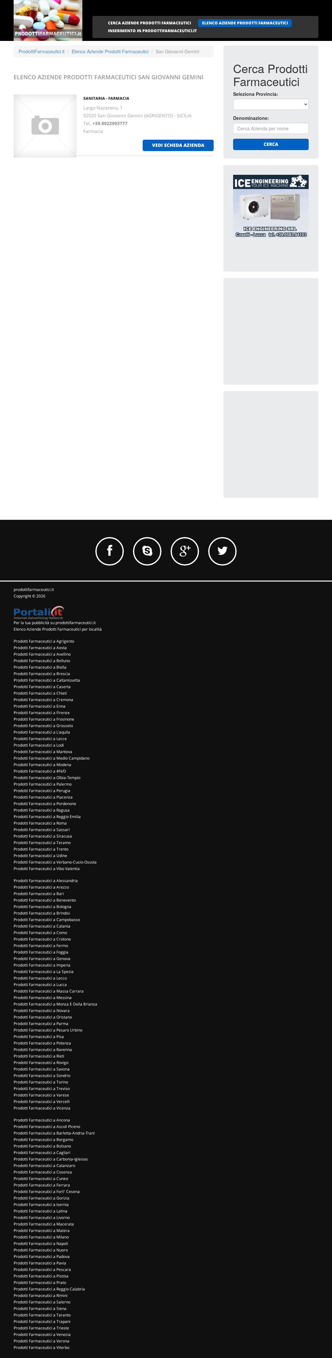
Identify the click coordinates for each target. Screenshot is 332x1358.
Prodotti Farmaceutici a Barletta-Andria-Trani (54, 1133)
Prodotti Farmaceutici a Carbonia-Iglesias (51, 1159)
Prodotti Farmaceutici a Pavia (40, 1263)
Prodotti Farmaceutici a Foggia (41, 952)
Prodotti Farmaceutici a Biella (40, 667)
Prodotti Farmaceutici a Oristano (43, 1017)
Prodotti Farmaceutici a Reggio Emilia (47, 816)
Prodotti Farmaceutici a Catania (42, 926)
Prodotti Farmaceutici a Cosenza (43, 1172)
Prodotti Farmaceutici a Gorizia (41, 1198)
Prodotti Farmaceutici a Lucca (40, 984)
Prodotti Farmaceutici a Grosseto (43, 725)
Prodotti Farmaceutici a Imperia (42, 965)
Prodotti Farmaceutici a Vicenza (42, 1108)
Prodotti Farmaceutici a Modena (42, 764)
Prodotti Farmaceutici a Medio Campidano (51, 758)
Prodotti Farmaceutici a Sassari (42, 829)
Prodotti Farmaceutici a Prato (40, 1282)
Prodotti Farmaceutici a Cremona (43, 699)
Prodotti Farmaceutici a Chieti (40, 693)
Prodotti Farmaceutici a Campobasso (47, 919)
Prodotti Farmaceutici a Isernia (41, 1204)
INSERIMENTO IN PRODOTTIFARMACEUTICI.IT (152, 30)
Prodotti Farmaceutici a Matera (42, 1230)
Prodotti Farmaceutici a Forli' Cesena (47, 1191)
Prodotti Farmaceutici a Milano (41, 1237)
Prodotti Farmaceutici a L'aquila (42, 732)
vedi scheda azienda (178, 145)
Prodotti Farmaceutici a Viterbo (41, 1347)
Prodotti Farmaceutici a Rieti (39, 1056)
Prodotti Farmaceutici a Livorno (42, 1217)
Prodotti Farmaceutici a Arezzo (41, 887)
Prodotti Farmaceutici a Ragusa (42, 810)
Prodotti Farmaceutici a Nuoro (41, 1250)
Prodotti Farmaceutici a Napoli (41, 1243)
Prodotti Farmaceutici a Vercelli (42, 1101)
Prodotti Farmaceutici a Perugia (42, 790)
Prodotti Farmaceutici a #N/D (40, 771)
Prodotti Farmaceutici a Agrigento (44, 641)
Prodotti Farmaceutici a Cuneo (41, 1178)
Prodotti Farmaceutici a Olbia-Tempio (47, 777)
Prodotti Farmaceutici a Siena (40, 1308)
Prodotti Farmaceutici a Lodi (39, 745)
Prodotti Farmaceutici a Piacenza (43, 797)
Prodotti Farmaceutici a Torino (41, 1082)
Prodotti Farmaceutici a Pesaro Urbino (48, 1030)
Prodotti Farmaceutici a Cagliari (42, 1152)
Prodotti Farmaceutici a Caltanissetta (47, 680)
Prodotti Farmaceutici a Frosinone (44, 719)
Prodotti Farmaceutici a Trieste (41, 1328)
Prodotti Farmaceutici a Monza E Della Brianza (55, 1004)
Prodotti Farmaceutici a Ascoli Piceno (47, 1126)
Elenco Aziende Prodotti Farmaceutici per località (58, 629)
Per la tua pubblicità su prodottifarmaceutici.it (55, 622)
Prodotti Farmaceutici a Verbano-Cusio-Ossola (55, 862)
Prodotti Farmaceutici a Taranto (42, 1315)
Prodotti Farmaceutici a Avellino (42, 654)
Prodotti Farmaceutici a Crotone (42, 939)
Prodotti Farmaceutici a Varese (41, 1095)
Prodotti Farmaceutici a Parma (41, 1023)
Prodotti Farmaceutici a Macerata (44, 1224)
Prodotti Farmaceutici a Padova (42, 1256)
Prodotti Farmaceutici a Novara (42, 1010)
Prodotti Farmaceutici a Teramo (42, 842)
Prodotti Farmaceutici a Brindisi (42, 913)
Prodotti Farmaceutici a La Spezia (44, 971)
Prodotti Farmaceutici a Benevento (45, 900)
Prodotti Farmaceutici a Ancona (42, 1120)
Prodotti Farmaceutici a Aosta (40, 647)
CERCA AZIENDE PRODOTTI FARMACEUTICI (149, 23)
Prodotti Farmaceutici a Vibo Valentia (47, 868)
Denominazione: (251, 118)
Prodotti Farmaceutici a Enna (39, 706)
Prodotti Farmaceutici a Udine (40, 855)
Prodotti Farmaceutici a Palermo (43, 784)
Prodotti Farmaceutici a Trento (41, 849)
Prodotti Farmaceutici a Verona (41, 1341)
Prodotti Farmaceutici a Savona (42, 1069)
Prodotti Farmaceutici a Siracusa (43, 836)
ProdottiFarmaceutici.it (41, 51)
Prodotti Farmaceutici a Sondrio (42, 1075)
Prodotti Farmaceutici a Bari (39, 893)
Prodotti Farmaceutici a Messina (43, 997)
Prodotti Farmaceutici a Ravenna (43, 1049)
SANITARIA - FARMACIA (106, 98)
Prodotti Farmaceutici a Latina (40, 1211)
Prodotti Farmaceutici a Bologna (42, 906)
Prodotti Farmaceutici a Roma (40, 823)
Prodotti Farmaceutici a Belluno (42, 660)
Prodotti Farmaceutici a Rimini (40, 1295)
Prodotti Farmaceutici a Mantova (43, 751)
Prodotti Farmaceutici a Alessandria (46, 880)
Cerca (271, 144)
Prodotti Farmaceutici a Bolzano (42, 1146)
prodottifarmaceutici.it (34, 589)
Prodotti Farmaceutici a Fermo (41, 945)
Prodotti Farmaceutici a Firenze (42, 712)
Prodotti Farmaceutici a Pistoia (41, 1276)
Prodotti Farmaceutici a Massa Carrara (49, 991)
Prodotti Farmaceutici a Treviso (42, 1088)
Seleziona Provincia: (255, 94)
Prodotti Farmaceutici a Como (40, 932)
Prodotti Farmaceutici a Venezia (42, 1334)
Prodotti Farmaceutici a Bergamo (43, 1139)
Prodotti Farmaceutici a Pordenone (45, 803)
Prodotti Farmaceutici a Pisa (39, 1036)
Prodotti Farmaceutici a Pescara (42, 1269)
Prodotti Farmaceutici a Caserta (42, 686)
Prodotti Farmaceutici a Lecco (40, 978)
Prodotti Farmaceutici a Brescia (42, 673)
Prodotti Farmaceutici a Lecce (40, 738)
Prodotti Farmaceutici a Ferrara (42, 1185)
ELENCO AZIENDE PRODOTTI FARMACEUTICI (245, 23)
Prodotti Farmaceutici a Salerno (42, 1302)
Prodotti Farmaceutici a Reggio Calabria (49, 1289)
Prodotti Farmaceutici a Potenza (42, 1043)
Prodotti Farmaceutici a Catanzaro (44, 1165)
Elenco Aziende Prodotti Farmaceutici (110, 51)
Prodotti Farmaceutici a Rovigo (41, 1062)
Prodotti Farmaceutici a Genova (42, 958)
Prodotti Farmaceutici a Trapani (42, 1321)
